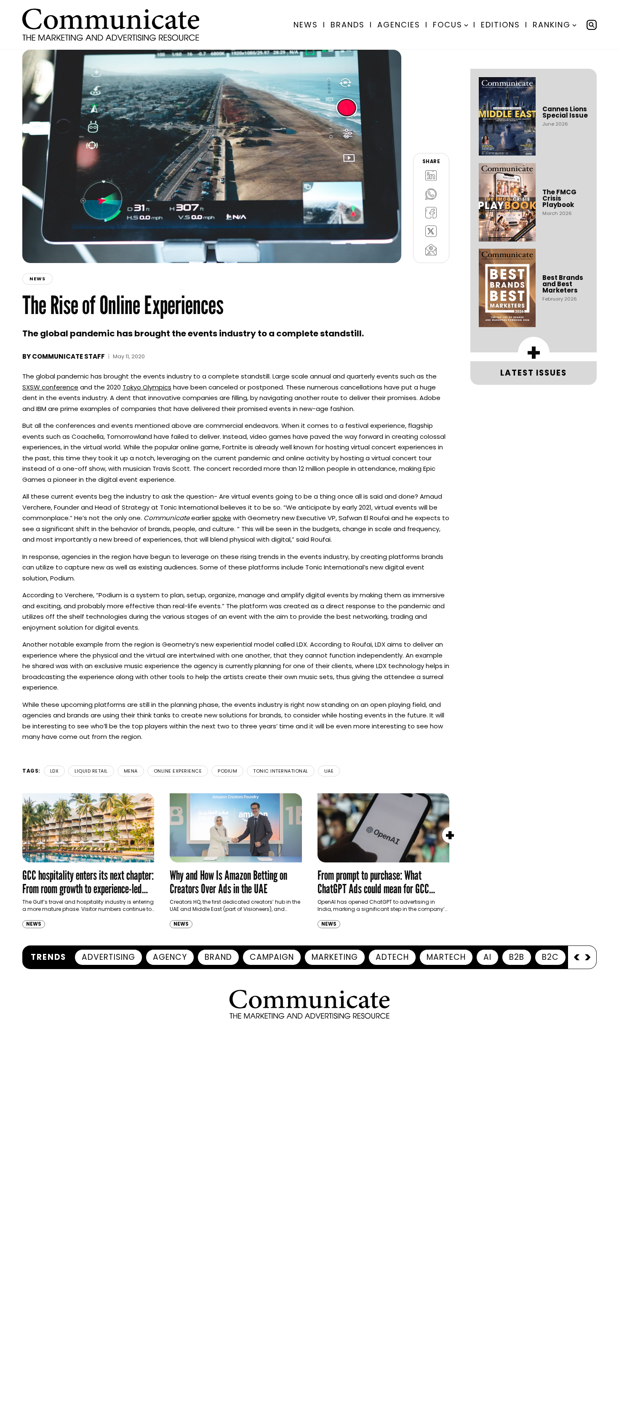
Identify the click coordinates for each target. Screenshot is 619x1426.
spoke (221, 517)
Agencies (398, 24)
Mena (131, 771)
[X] (431, 231)
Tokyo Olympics (147, 387)
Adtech (392, 957)
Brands (348, 24)
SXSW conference (50, 387)
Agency (170, 957)
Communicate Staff (68, 356)
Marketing (335, 957)
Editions (500, 24)
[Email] (431, 249)
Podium (227, 771)
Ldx (54, 771)
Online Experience (178, 771)
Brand (218, 957)
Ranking (552, 24)
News (305, 24)
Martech (446, 957)
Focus (447, 24)
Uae (329, 771)
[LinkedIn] (431, 175)
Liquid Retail (91, 771)
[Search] (592, 25)
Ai (487, 957)
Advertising (108, 957)
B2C (550, 957)
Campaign (272, 957)
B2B (516, 957)
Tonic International (280, 771)
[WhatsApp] (431, 194)
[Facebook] (431, 212)
